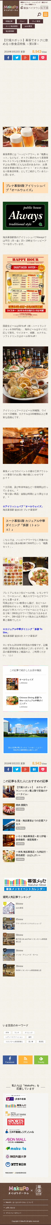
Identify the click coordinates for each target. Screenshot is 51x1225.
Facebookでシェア (8, 57)
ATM (7, 1032)
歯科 (30, 1037)
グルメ (22, 21)
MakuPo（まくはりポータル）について (19, 1202)
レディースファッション (14, 1037)
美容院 (41, 1041)
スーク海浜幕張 (12, 26)
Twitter (17, 57)
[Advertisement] (25, 92)
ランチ (16, 1032)
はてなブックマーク (34, 57)
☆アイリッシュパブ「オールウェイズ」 (23, 506)
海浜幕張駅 (10, 31)
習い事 (30, 1041)
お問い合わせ (10, 1208)
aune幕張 (28, 26)
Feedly (41, 1062)
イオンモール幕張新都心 (14, 1041)
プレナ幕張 (36, 21)
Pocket (43, 57)
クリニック (29, 1032)
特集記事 (9, 21)
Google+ (25, 57)
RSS (25, 1062)
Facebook (9, 1062)
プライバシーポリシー (13, 1213)
